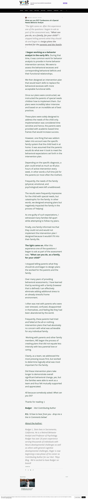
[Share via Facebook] (25, 469)
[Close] (86, 497)
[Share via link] (33, 469)
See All (67, 476)
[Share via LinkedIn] (30, 469)
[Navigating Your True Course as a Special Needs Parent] (27, 483)
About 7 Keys (36, 10)
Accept (83, 497)
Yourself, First (49, 10)
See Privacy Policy (9, 497)
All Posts (21, 10)
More (61, 10)
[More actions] (62, 17)
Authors (26, 10)
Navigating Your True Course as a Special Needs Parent (27, 489)
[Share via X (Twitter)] (28, 469)
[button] (66, 10)
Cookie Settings (77, 497)
